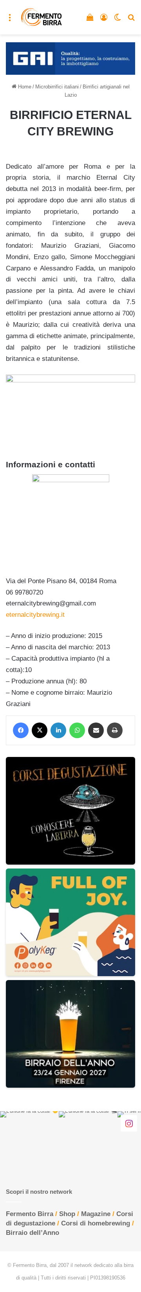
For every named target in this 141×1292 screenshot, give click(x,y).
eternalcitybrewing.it (35, 614)
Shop (67, 1214)
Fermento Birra (29, 1214)
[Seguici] (129, 1123)
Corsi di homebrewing (95, 1223)
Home (23, 87)
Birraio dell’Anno (32, 1232)
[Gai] (70, 58)
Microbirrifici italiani (57, 87)
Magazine (95, 1214)
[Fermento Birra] (42, 17)
